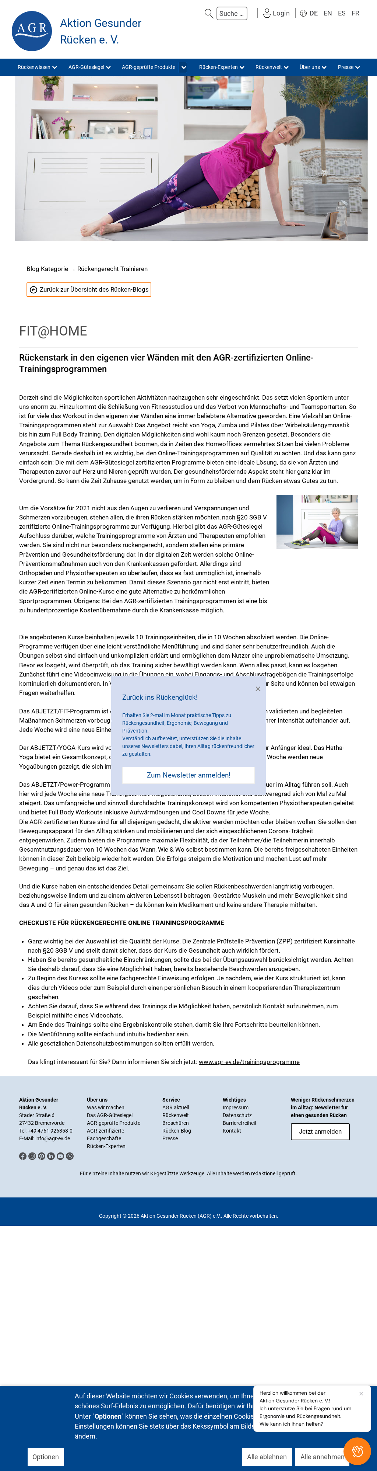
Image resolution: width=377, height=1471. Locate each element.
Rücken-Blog (176, 1131)
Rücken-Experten (106, 1146)
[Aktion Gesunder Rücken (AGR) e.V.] (32, 31)
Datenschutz (237, 1115)
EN (328, 13)
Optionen (45, 1457)
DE (314, 13)
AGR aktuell (175, 1107)
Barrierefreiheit (240, 1123)
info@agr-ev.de (52, 1138)
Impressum (236, 1107)
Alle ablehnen (267, 1457)
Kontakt (232, 1131)
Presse (170, 1138)
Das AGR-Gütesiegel (110, 1115)
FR (355, 13)
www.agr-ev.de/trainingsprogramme (249, 1061)
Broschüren (175, 1123)
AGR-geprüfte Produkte (113, 1123)
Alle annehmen (322, 1457)
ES (342, 13)
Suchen (209, 13)
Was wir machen (105, 1107)
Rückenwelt (175, 1115)
